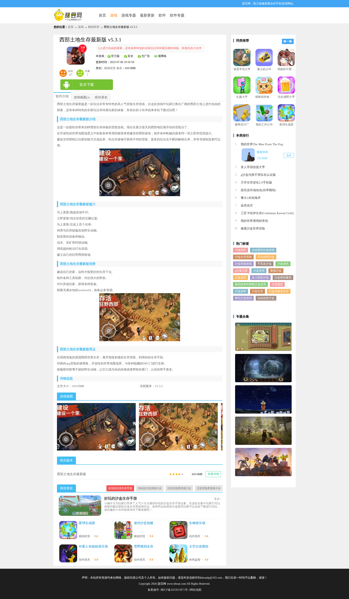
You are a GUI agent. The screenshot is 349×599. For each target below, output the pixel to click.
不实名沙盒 (265, 263)
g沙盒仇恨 (241, 270)
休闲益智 (194, 559)
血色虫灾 (247, 205)
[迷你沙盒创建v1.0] (123, 530)
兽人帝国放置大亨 (253, 167)
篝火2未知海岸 (251, 197)
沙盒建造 (277, 284)
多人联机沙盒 (260, 277)
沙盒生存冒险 (243, 256)
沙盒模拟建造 (282, 277)
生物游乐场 (197, 523)
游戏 (81, 26)
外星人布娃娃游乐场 (93, 546)
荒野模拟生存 (143, 546)
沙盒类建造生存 (279, 291)
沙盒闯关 (240, 250)
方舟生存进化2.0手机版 (256, 182)
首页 (71, 26)
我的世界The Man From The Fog (262, 144)
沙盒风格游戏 (243, 263)
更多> (217, 498)
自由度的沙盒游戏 (263, 250)
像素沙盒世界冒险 (253, 228)
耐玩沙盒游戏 (243, 298)
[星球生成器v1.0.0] (68, 530)
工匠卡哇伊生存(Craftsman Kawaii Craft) (267, 213)
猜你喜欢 (101, 97)
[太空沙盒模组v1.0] (178, 553)
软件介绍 (62, 96)
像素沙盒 (276, 270)
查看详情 (213, 474)
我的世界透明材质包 (254, 220)
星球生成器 (87, 523)
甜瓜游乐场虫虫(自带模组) (258, 190)
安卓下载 (86, 85)
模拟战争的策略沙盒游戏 (250, 284)
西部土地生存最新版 (71, 474)
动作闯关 (194, 536)
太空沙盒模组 (198, 546)
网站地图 (195, 589)
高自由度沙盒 (266, 256)
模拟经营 (93, 26)
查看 (288, 155)
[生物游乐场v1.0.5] (178, 530)
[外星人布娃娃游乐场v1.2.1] (68, 553)
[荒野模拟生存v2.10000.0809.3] (123, 553)
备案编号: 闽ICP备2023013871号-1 (169, 589)
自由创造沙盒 (266, 298)
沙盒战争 (240, 291)
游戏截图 (80, 97)
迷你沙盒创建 (143, 523)
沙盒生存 (257, 291)
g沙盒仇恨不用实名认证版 (258, 174)
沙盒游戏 (283, 263)
